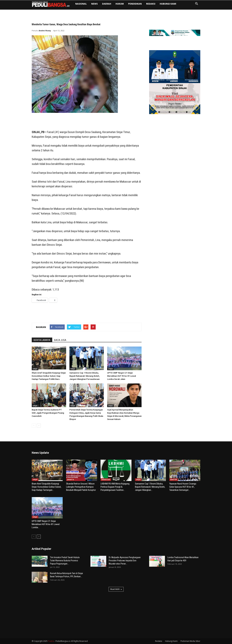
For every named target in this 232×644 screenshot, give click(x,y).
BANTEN (173, 479)
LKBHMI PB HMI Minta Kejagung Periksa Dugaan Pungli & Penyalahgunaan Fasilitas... (115, 486)
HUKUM (120, 3)
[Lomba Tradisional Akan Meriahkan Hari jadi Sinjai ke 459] (157, 561)
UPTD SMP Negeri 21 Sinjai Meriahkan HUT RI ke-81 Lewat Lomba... (46, 524)
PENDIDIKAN (135, 3)
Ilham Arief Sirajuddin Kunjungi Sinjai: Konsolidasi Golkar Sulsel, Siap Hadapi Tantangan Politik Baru (49, 376)
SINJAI (35, 369)
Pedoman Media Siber (190, 641)
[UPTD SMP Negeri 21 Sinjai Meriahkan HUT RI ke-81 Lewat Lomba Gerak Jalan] (124, 358)
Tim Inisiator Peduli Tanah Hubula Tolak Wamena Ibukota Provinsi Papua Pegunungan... (65, 560)
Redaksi (150, 3)
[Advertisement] (87, 121)
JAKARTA (70, 479)
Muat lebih (115, 589)
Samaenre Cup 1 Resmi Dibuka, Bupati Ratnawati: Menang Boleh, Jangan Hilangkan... (150, 486)
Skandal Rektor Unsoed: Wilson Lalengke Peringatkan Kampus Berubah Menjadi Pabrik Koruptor (81, 486)
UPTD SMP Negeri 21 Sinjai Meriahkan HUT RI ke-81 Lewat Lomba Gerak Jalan (121, 376)
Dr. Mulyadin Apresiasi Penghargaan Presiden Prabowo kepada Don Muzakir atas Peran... (125, 560)
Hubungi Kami (168, 3)
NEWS (94, 3)
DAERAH (106, 3)
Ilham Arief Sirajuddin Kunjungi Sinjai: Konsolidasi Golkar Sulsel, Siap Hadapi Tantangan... (46, 486)
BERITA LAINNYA (42, 340)
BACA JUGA (60, 340)
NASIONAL (81, 3)
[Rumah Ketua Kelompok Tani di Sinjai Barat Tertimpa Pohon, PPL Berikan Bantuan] (40, 577)
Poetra (51, 641)
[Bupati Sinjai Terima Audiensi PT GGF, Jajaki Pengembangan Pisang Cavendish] (49, 395)
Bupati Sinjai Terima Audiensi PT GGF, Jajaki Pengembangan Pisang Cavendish (48, 413)
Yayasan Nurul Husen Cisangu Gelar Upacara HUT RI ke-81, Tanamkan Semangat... (182, 486)
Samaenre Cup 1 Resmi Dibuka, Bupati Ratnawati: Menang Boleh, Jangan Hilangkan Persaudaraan (84, 376)
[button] (196, 4)
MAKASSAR (105, 479)
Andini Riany (45, 30)
